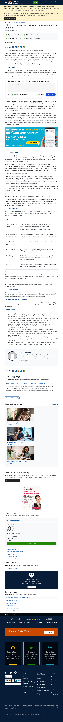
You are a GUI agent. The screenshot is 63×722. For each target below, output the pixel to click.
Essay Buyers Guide (12, 603)
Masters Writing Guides (13, 610)
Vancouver (33, 383)
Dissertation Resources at (17, 597)
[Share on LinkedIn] (21, 47)
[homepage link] (6, 22)
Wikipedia (42, 383)
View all (54, 404)
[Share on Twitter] (16, 47)
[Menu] (6, 2)
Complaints (54, 685)
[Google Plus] (15, 672)
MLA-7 (19, 383)
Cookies (40, 714)
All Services (26, 693)
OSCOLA (50, 383)
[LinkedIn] (11, 672)
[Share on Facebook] (13, 47)
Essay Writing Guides (12, 608)
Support (46, 3)
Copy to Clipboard (11, 398)
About (53, 677)
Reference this (11, 42)
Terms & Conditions (20, 714)
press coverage (37, 619)
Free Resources (41, 687)
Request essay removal (12, 481)
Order (35, 2)
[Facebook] (6, 672)
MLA (12, 383)
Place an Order (49, 632)
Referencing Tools (11, 605)
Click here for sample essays (17, 10)
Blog (38, 694)
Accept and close (9, 18)
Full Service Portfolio (12, 559)
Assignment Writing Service (14, 551)
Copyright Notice (32, 714)
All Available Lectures (12, 568)
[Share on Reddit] (18, 47)
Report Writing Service (12, 549)
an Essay (31, 543)
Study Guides (41, 684)
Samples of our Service (13, 556)
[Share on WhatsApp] (24, 47)
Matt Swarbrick (12, 30)
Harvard (25, 383)
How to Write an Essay (12, 600)
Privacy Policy (9, 714)
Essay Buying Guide (43, 690)
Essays (10, 22)
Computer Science (19, 22)
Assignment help (28, 690)
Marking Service (10, 554)
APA (7, 383)
